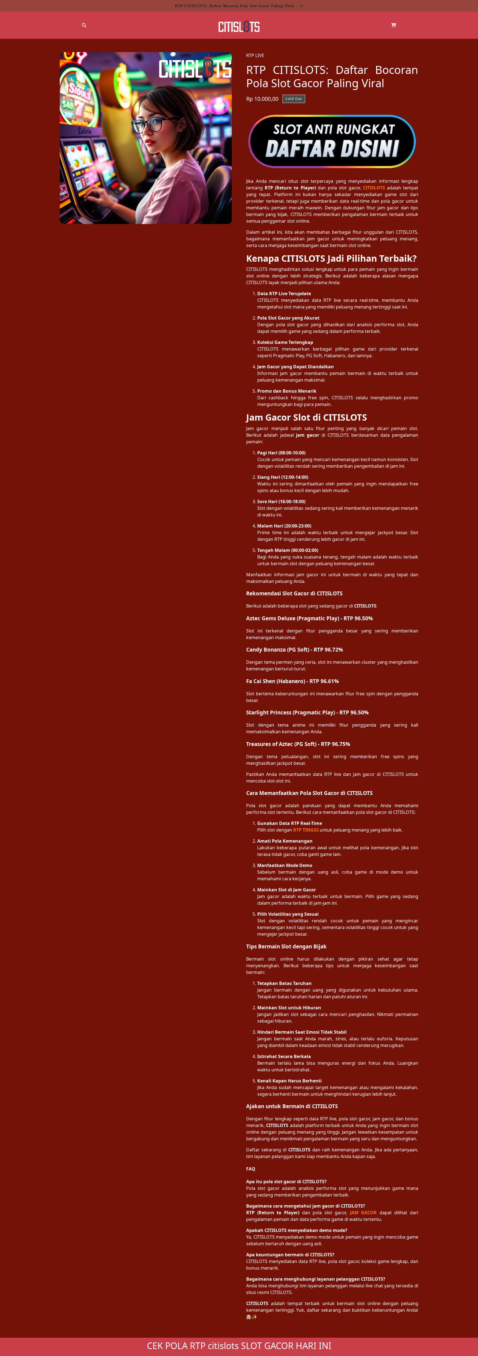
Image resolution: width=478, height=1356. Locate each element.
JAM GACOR (363, 1213)
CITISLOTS (374, 188)
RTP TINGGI (306, 830)
